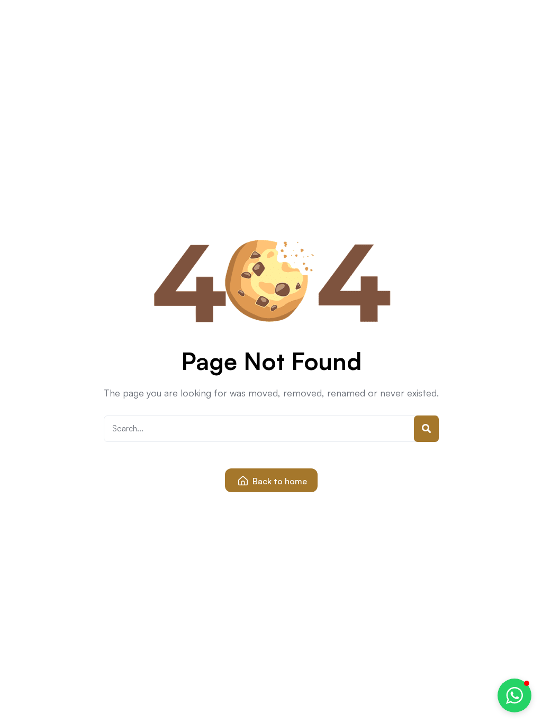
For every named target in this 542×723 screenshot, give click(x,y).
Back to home (278, 481)
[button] (514, 695)
